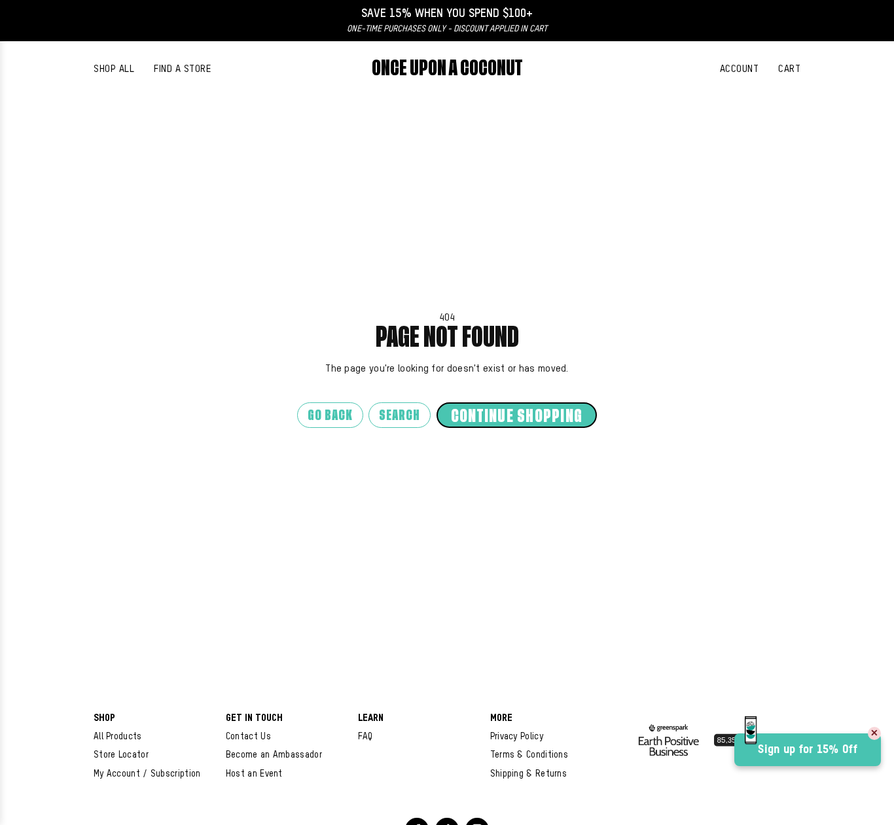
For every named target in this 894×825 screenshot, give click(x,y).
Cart (789, 69)
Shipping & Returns (528, 774)
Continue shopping (516, 416)
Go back (330, 415)
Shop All (114, 69)
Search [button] (399, 415)
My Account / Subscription (147, 774)
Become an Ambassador (274, 755)
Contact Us (248, 736)
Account (739, 69)
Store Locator (121, 755)
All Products (118, 736)
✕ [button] (874, 733)
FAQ (365, 736)
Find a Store (182, 69)
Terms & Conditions (529, 755)
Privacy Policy (516, 736)
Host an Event (254, 774)
